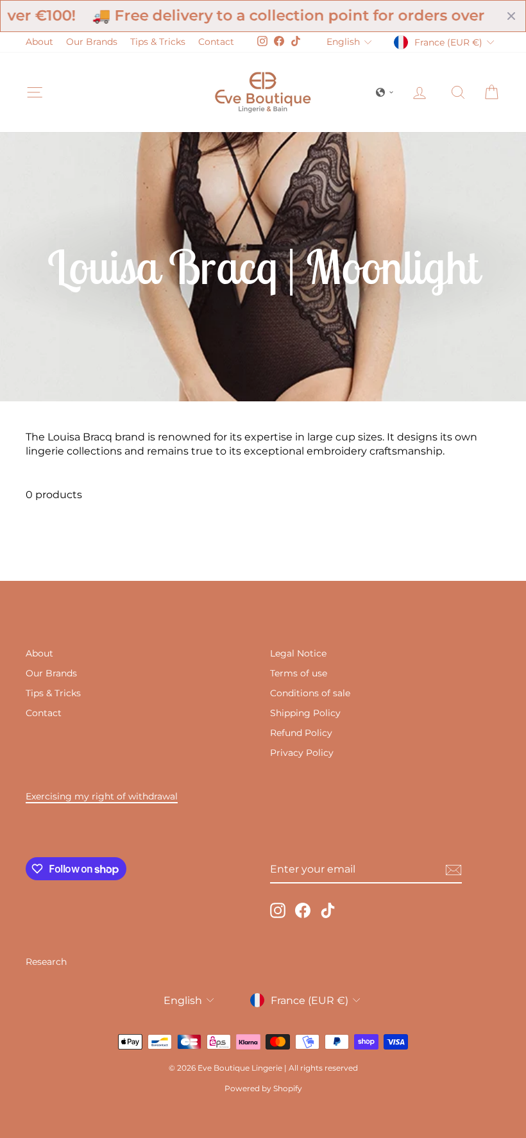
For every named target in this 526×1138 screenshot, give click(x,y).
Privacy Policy (302, 752)
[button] (385, 92)
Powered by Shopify (263, 1088)
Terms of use (298, 673)
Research (46, 961)
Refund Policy (301, 733)
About (39, 41)
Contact (216, 41)
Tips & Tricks (157, 41)
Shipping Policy (305, 713)
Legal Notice (298, 653)
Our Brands (91, 41)
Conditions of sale (310, 693)
